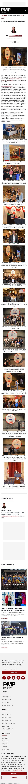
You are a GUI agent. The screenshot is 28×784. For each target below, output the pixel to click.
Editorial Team (6, 699)
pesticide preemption (6, 86)
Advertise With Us (7, 705)
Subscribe (14, 672)
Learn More (14, 777)
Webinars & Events (7, 729)
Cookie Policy (18, 770)
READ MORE (4, 618)
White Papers (6, 744)
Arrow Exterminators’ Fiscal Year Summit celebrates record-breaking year (12, 610)
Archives (4, 746)
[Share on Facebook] (10, 42)
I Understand (14, 773)
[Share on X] (13, 42)
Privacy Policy (2, 783)
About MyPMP (6, 696)
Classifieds (5, 749)
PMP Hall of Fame (7, 720)
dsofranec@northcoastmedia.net (10, 516)
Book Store (5, 726)
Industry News (6, 717)
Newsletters (5, 738)
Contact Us (5, 702)
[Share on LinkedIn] (15, 42)
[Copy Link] (18, 42)
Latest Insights (6, 714)
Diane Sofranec (15, 36)
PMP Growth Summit (8, 723)
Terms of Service (9, 783)
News (2, 18)
